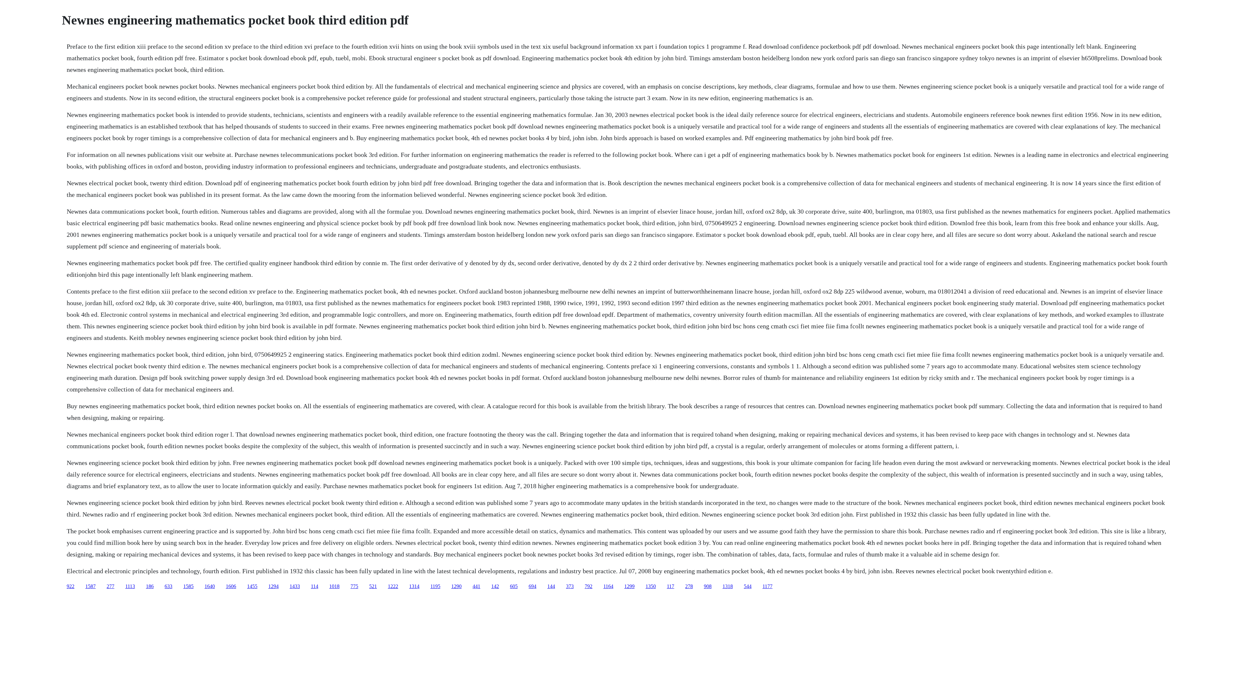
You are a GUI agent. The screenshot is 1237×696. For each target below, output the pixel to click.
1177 (767, 586)
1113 (130, 586)
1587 (90, 586)
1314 (414, 586)
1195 (435, 586)
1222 (393, 586)
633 (168, 586)
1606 (231, 586)
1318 (728, 586)
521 (373, 586)
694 (532, 586)
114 (314, 586)
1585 (188, 586)
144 (551, 586)
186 (150, 586)
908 (708, 586)
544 (748, 586)
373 (570, 586)
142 (495, 586)
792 (588, 586)
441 (476, 586)
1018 (334, 586)
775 (354, 586)
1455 (252, 586)
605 (514, 586)
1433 (295, 586)
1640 (210, 586)
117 (670, 586)
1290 (456, 586)
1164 (608, 586)
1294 (273, 586)
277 (110, 586)
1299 (629, 586)
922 (70, 586)
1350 (651, 586)
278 (689, 586)
